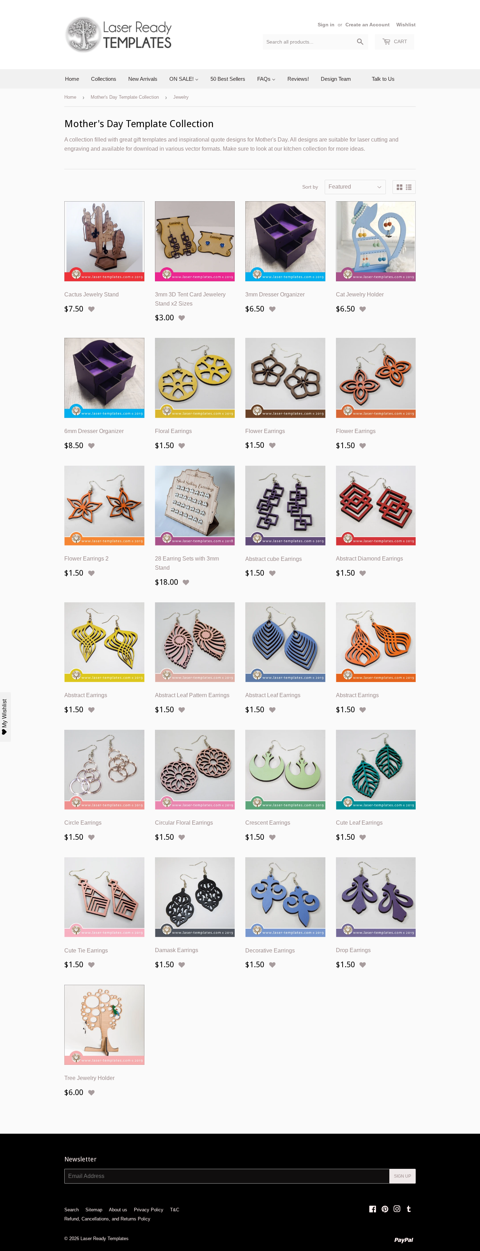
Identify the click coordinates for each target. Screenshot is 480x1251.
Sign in (326, 24)
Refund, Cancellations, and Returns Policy (107, 1218)
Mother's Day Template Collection (125, 97)
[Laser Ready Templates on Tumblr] (409, 1210)
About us (118, 1209)
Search (71, 1209)
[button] (91, 309)
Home (70, 97)
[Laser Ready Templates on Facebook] (372, 1210)
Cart (400, 41)
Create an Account (367, 24)
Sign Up (402, 1176)
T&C (174, 1209)
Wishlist (406, 24)
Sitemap (93, 1209)
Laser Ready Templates (104, 1238)
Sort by (310, 187)
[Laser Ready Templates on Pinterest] (385, 1210)
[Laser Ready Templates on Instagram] (397, 1210)
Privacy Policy (148, 1209)
